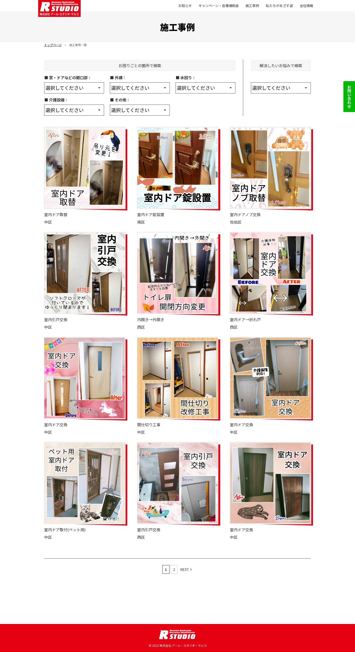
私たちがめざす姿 (279, 5)
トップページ (53, 45)
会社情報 (306, 5)
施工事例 (252, 5)
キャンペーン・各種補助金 (219, 5)
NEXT (184, 569)
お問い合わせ (349, 96)
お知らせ (185, 5)
